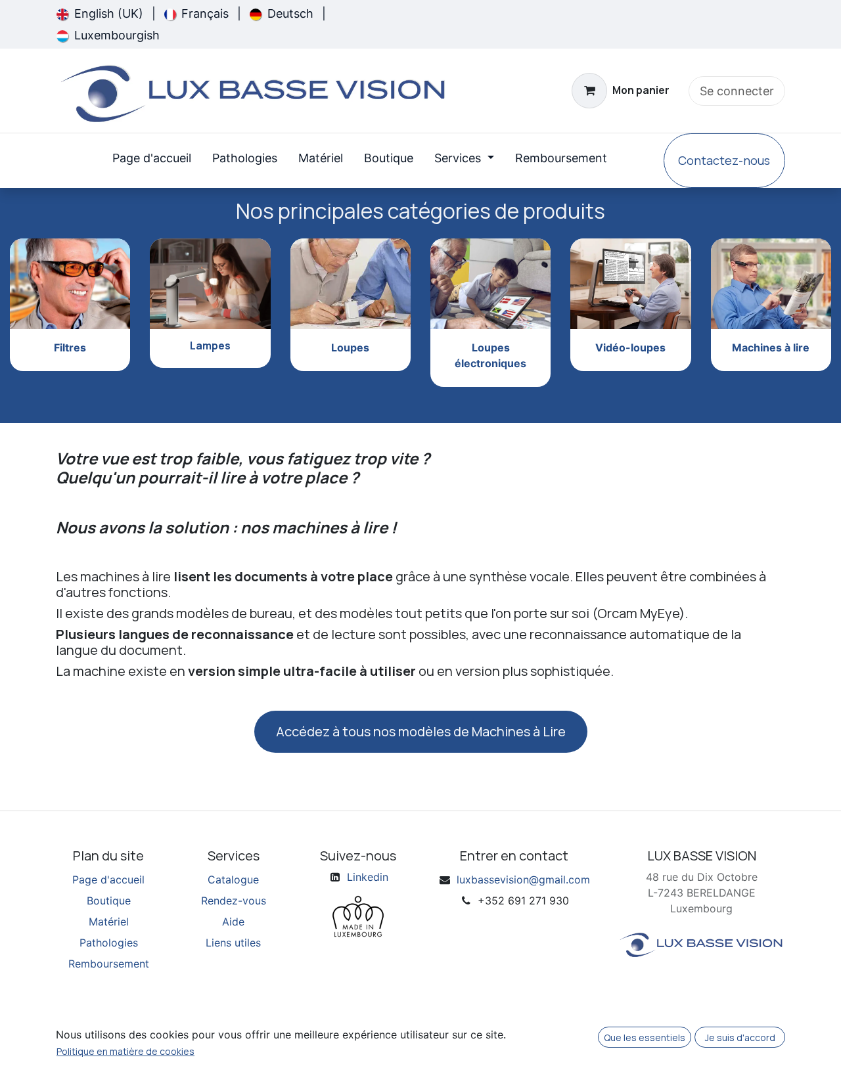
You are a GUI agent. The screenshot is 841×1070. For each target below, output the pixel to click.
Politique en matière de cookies (125, 1051)
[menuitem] (100, 13)
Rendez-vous (233, 900)
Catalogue (233, 879)
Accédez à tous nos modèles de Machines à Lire (421, 731)
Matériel (109, 921)
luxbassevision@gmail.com (523, 879)
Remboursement (108, 963)
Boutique (109, 900)
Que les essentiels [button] (644, 1037)
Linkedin (367, 876)
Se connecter (737, 91)
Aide (233, 921)
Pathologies (109, 942)
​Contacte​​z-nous (724, 160)
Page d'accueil (108, 879)
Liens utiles (233, 942)
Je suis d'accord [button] (740, 1037)
